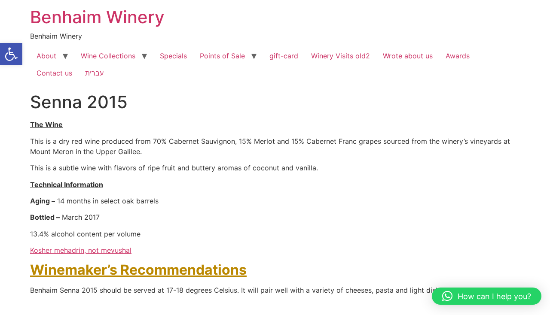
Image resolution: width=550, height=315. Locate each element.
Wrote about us (408, 55)
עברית (94, 73)
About (46, 55)
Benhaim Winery (97, 16)
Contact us (54, 73)
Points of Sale (222, 55)
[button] (11, 54)
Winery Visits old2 (340, 55)
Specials (173, 55)
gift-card (283, 55)
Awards (458, 55)
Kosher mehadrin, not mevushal (80, 250)
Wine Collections (108, 55)
